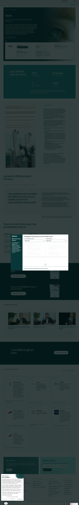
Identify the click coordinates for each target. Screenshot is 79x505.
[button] (6, 503)
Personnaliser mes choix (12, 499)
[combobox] (74, 504)
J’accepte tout (20, 499)
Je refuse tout (4, 499)
